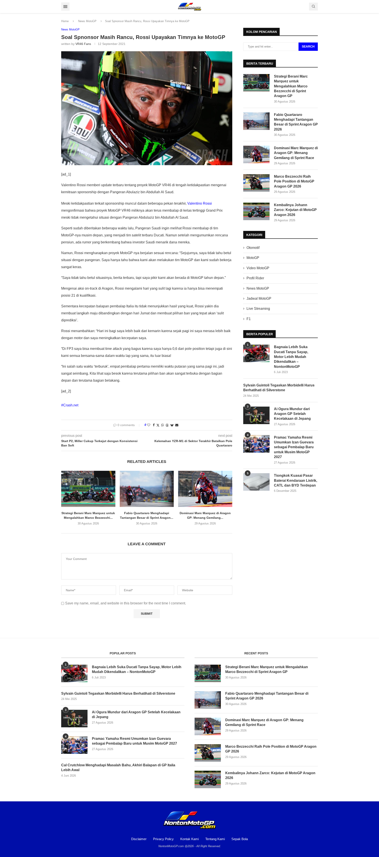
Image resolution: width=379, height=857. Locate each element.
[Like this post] (148, 425)
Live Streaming (258, 308)
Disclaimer (139, 839)
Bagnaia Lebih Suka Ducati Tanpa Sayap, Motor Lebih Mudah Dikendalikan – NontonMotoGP (291, 356)
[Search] (313, 7)
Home (65, 21)
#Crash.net (69, 405)
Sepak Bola (239, 839)
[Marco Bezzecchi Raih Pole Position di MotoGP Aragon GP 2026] (256, 183)
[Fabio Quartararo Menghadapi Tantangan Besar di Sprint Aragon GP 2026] (147, 489)
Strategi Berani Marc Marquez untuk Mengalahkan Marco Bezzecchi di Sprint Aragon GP (291, 86)
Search (308, 46)
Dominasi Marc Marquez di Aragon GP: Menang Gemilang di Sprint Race (296, 153)
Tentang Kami (215, 839)
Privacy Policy (163, 839)
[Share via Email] (176, 425)
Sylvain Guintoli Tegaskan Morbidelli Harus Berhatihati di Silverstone (279, 387)
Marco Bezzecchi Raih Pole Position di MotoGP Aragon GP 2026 (294, 181)
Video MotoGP (258, 268)
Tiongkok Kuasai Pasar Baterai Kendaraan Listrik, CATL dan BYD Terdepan (295, 480)
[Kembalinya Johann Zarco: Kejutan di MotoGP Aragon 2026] (256, 211)
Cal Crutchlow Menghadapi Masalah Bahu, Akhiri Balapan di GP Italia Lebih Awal (118, 767)
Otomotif (253, 248)
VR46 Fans (83, 44)
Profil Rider (255, 278)
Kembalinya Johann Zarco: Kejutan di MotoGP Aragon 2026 (295, 210)
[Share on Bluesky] (171, 425)
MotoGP (253, 258)
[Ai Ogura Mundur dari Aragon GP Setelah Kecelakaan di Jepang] (256, 415)
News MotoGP (87, 21)
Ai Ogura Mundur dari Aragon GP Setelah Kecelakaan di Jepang (292, 414)
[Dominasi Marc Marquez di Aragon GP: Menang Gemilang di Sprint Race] (205, 489)
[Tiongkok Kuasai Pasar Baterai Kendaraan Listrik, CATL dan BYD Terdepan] (256, 482)
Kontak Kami (189, 839)
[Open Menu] (65, 6)
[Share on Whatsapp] (162, 425)
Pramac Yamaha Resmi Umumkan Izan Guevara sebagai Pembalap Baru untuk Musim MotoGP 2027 (294, 447)
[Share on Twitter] (157, 425)
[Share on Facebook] (154, 425)
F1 (249, 319)
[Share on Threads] (167, 425)
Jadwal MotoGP (259, 298)
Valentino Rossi (199, 203)
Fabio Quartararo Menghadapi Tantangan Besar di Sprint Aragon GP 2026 (296, 122)
